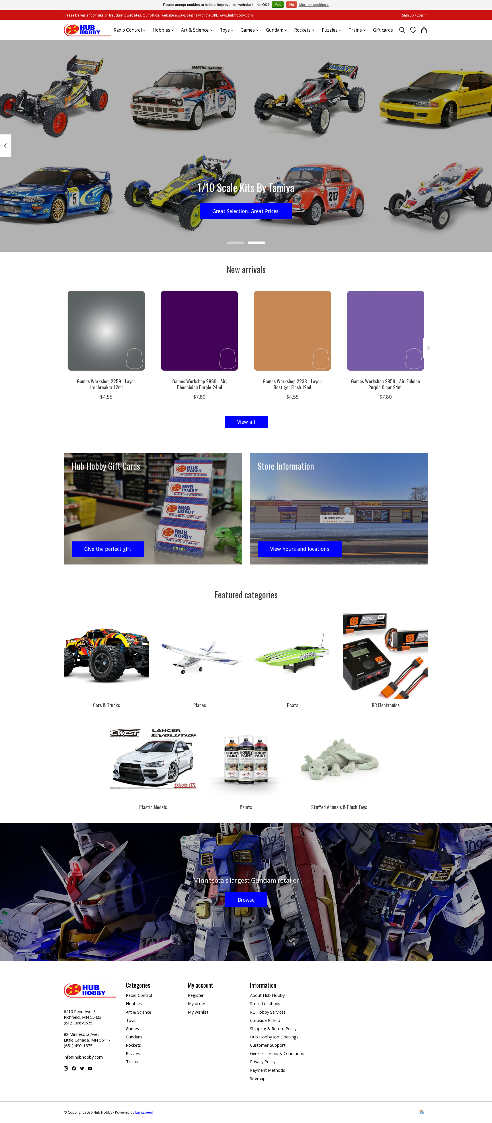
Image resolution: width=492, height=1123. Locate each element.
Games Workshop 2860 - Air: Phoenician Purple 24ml (199, 383)
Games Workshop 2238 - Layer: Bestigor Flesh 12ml (292, 383)
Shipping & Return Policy (273, 1028)
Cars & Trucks (106, 705)
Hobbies (134, 1003)
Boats (292, 705)
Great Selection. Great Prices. (246, 210)
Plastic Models (153, 807)
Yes (278, 5)
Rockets (133, 1045)
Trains (132, 1061)
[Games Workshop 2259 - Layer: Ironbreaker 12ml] (106, 330)
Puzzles (133, 1053)
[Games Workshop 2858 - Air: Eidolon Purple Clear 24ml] (385, 330)
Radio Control (139, 995)
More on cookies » (314, 5)
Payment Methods (267, 1070)
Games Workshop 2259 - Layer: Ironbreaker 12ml (106, 383)
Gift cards (383, 30)
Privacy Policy (262, 1061)
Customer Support (268, 1045)
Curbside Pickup (265, 1020)
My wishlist (198, 1012)
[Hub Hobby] (87, 30)
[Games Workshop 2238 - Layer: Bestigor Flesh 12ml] (292, 330)
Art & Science (138, 1012)
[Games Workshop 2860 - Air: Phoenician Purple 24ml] (199, 330)
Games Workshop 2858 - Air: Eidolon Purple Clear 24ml (385, 383)
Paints (246, 807)
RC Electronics (385, 705)
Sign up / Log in (414, 15)
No (291, 5)
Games (132, 1028)
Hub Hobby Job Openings (274, 1037)
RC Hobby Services (268, 1012)
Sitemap (258, 1078)
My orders (198, 1003)
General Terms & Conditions (277, 1053)
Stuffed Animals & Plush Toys (339, 807)
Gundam (134, 1037)
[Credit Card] (421, 1112)
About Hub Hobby (267, 995)
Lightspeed (144, 1112)
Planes (199, 705)
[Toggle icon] (402, 30)
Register (196, 995)
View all (246, 421)
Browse (246, 899)
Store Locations (265, 1003)
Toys (130, 1020)
